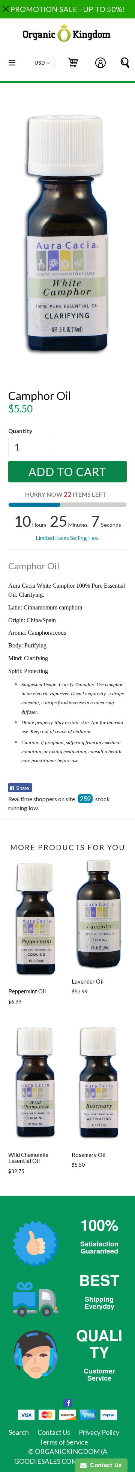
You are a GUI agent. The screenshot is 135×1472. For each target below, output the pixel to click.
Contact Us (54, 1432)
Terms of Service (63, 1442)
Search (19, 1432)
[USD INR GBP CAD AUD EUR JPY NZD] (43, 63)
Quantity (20, 431)
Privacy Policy (99, 1432)
